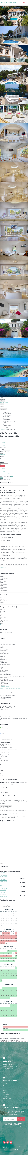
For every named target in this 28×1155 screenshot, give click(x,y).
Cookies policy (6, 1152)
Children (2, 462)
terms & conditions (14, 1124)
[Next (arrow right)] (2, 863)
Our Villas (5, 1083)
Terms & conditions (14, 1149)
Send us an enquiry (8, 1064)
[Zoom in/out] (3, 406)
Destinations (6, 1086)
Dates (1, 451)
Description (3, 409)
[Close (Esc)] (0, 406)
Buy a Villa (6, 1094)
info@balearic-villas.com (10, 1066)
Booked (5, 1024)
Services (5, 1092)
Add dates (2, 454)
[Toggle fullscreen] (2, 406)
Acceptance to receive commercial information (13, 1127)
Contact (5, 1096)
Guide (4, 1090)
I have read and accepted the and (13, 1124)
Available (5, 1028)
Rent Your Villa (7, 1098)
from (1, 447)
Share (2, 404)
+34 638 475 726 (8, 1068)
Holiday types (7, 1088)
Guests (2, 456)
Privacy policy (6, 1149)
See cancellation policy (6, 806)
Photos (2, 400)
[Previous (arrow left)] (0, 863)
